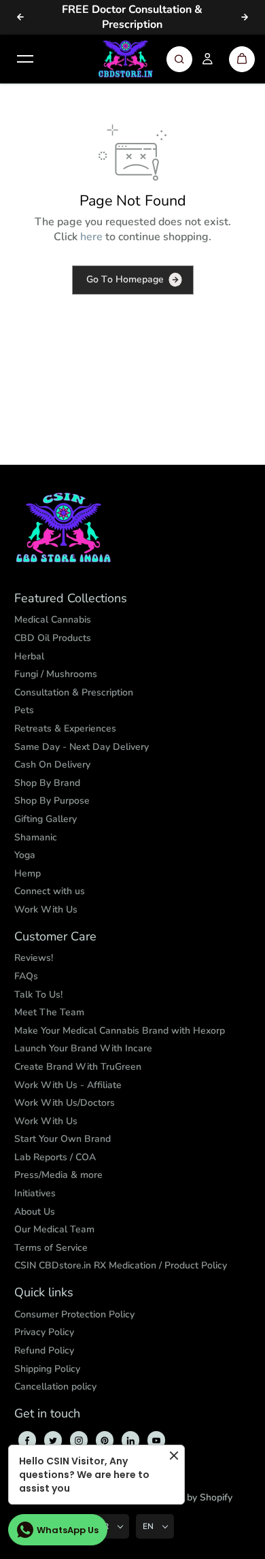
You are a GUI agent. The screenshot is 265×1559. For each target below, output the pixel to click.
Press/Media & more (58, 1174)
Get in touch (47, 1414)
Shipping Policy (47, 1368)
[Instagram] (79, 1441)
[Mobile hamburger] (25, 59)
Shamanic (35, 837)
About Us (34, 1211)
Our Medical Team (54, 1229)
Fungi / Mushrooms (55, 674)
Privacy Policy (44, 1332)
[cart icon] (242, 59)
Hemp (27, 873)
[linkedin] (130, 1441)
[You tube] (156, 1441)
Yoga (24, 855)
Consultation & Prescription (73, 692)
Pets (24, 710)
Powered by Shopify (188, 1497)
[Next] (244, 17)
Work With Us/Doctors (64, 1102)
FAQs (26, 976)
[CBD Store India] (126, 59)
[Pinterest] (105, 1441)
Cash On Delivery (52, 764)
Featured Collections (70, 599)
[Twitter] (53, 1441)
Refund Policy (44, 1350)
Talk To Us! (38, 994)
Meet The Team (49, 1012)
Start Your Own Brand (62, 1138)
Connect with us (49, 891)
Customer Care (55, 937)
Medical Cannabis (52, 619)
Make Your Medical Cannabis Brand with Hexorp (119, 1030)
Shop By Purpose (52, 800)
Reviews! (33, 957)
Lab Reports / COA (55, 1157)
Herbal (29, 656)
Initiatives (35, 1193)
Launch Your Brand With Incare (83, 1048)
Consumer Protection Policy (74, 1314)
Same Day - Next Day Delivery (81, 746)
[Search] (179, 59)
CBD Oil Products (52, 637)
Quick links (43, 1293)
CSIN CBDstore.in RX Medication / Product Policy (120, 1265)
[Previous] (20, 17)
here (91, 236)
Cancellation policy (55, 1386)
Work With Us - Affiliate (68, 1085)
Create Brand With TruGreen (77, 1066)
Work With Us (45, 909)
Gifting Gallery (45, 819)
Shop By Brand (47, 782)
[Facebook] (27, 1441)
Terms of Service (51, 1247)
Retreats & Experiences (65, 728)
